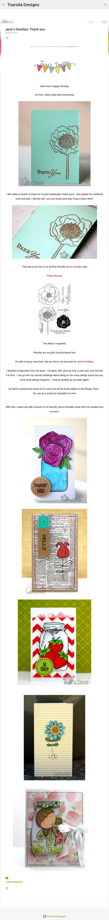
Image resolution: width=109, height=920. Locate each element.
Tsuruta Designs (23, 4)
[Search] (43, 4)
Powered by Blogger (56, 916)
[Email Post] (7, 879)
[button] (7, 38)
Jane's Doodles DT (14, 882)
